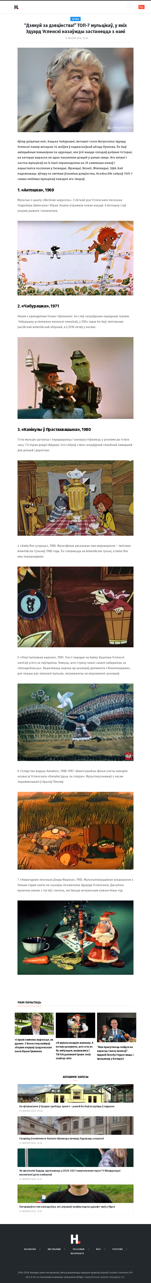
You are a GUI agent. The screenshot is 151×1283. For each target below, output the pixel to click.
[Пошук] (130, 7)
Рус (141, 7)
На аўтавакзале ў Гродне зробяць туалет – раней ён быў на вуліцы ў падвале (67, 1106)
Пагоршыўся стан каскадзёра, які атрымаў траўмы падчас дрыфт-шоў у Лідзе (67, 1206)
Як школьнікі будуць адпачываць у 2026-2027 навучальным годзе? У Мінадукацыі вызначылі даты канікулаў (69, 1172)
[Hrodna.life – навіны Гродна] (16, 7)
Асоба (75, 19)
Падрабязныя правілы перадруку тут (104, 1277)
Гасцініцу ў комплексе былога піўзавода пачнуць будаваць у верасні (61, 1138)
